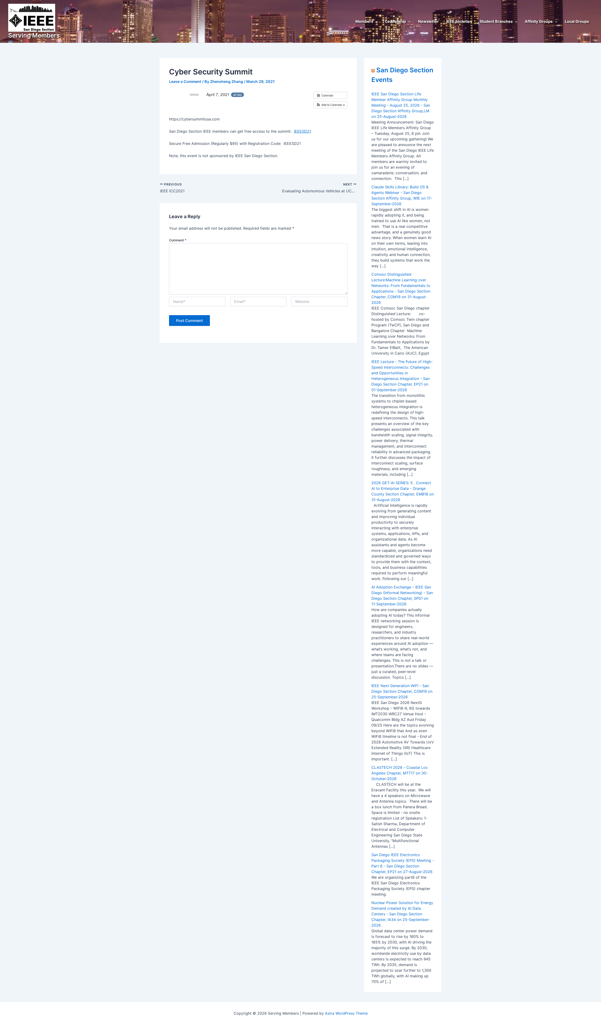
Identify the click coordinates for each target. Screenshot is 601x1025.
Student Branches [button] (496, 21)
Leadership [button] (395, 21)
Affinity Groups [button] (539, 21)
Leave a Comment (185, 81)
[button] (375, 21)
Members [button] (364, 21)
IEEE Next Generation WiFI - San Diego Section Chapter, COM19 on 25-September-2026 (401, 691)
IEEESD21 (302, 131)
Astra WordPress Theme (346, 1013)
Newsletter (428, 21)
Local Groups (577, 21)
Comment (177, 240)
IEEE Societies (459, 21)
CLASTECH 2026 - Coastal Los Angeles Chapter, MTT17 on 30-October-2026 (399, 773)
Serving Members (34, 35)
